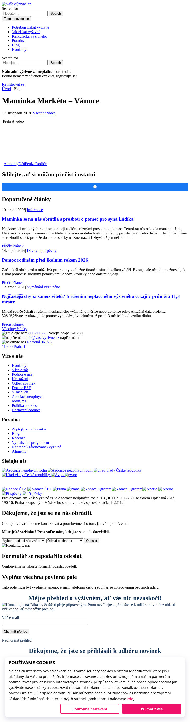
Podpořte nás (22, 374)
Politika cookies (24, 405)
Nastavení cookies (26, 410)
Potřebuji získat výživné (30, 27)
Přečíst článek (13, 246)
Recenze (18, 438)
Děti (21, 164)
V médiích (20, 392)
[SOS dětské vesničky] (22, 493)
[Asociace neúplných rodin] (48, 470)
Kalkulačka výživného (29, 36)
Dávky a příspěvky (42, 250)
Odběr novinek (23, 383)
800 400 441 (38, 333)
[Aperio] (157, 489)
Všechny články (14, 329)
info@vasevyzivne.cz (42, 337)
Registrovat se (13, 84)
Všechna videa (44, 113)
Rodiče (41, 164)
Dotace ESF (21, 388)
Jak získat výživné (26, 32)
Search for (10, 8)
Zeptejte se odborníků (29, 429)
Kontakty (19, 49)
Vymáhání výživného (43, 287)
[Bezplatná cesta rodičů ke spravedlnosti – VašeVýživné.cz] (16, 4)
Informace (35, 210)
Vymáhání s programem (30, 442)
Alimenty (11, 164)
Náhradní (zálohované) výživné (36, 447)
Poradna (18, 41)
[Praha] (67, 489)
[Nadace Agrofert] (111, 489)
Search (56, 13)
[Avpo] (64, 475)
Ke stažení (20, 379)
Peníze (30, 164)
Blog (16, 45)
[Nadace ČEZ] (27, 489)
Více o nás (20, 370)
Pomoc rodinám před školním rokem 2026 (45, 260)
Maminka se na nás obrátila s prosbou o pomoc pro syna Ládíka (68, 219)
